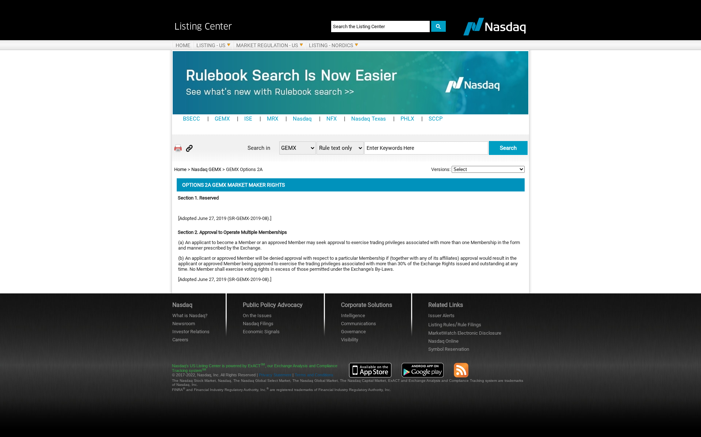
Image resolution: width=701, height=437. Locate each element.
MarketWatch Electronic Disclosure (464, 333)
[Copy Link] (189, 148)
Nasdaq (302, 118)
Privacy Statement (275, 375)
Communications (358, 323)
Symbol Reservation (448, 349)
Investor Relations (191, 331)
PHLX (407, 118)
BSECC (191, 118)
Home (180, 169)
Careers (180, 339)
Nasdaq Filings (258, 323)
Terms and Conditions (314, 375)
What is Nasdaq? (189, 315)
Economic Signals (261, 331)
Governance (353, 331)
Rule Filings (469, 324)
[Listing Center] (244, 26)
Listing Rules (441, 324)
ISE (248, 118)
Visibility (349, 339)
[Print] (178, 148)
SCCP (436, 118)
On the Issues (257, 315)
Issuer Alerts (441, 315)
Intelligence (353, 315)
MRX (272, 118)
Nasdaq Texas (368, 118)
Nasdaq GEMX (206, 169)
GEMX (222, 118)
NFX (331, 118)
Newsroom (183, 323)
